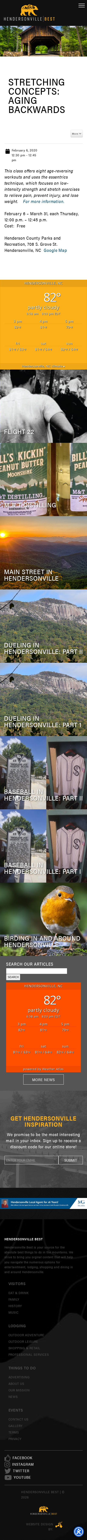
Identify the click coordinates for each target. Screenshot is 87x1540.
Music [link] (13, 1312)
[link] (22, 1458)
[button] (70, 1160)
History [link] (15, 1305)
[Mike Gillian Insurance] (43, 1203)
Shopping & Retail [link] (24, 1348)
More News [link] (43, 1079)
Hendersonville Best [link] (29, 13)
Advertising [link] (19, 1377)
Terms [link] (13, 1432)
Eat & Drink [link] (18, 1292)
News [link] (13, 1396)
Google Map (55, 250)
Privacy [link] (15, 1438)
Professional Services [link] (28, 1354)
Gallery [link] (15, 1425)
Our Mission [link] (19, 1390)
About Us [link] (16, 1383)
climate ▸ (43, 366)
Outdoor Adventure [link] (26, 1335)
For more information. (43, 201)
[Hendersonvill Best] (43, 1510)
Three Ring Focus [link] (59, 1524)
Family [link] (13, 1299)
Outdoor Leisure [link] (23, 1341)
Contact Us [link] (18, 1419)
